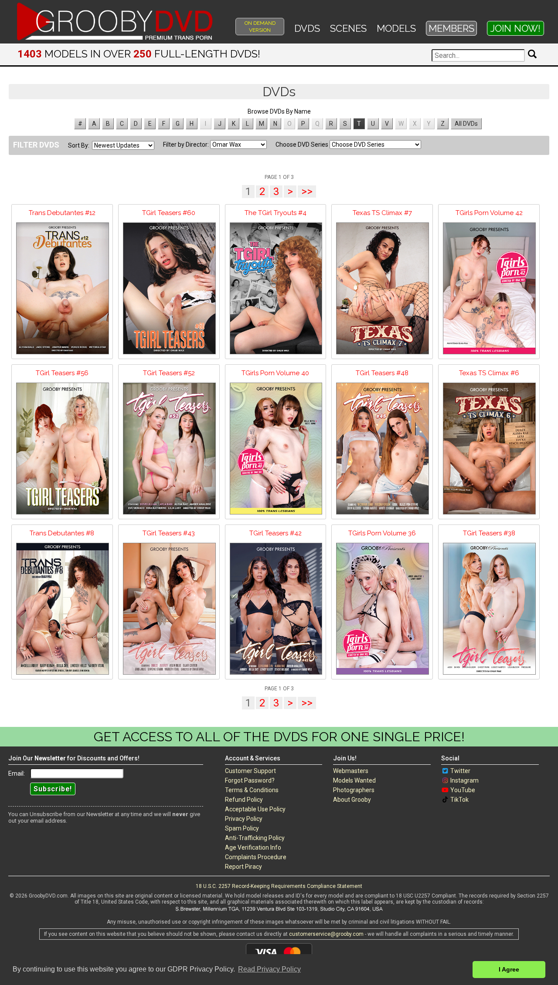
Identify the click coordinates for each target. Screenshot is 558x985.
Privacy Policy (243, 818)
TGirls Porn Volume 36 (382, 533)
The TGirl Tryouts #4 (275, 213)
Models (396, 28)
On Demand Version (260, 26)
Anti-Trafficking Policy (255, 837)
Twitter (460, 770)
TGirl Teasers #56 (62, 373)
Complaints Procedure (255, 857)
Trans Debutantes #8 (62, 533)
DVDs (307, 28)
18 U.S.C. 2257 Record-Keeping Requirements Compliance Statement (279, 886)
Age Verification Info (253, 847)
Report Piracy (243, 866)
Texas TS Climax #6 (489, 373)
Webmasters (350, 770)
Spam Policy (242, 828)
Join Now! (515, 28)
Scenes (348, 28)
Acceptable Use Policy (255, 809)
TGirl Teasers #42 (275, 533)
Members (451, 28)
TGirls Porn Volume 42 (489, 213)
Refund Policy (244, 799)
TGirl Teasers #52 (169, 373)
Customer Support (250, 770)
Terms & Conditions (252, 790)
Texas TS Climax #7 (382, 213)
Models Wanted (354, 780)
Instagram (464, 780)
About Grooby (352, 799)
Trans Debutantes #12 (62, 213)
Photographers (353, 790)
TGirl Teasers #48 (382, 373)
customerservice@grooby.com (326, 934)
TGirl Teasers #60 (168, 213)
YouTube (462, 790)
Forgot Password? (250, 780)
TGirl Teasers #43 (169, 533)
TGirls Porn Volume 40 (275, 373)
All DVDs (466, 123)
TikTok (459, 799)
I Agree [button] (509, 969)
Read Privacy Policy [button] (269, 969)
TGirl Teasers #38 (489, 533)
